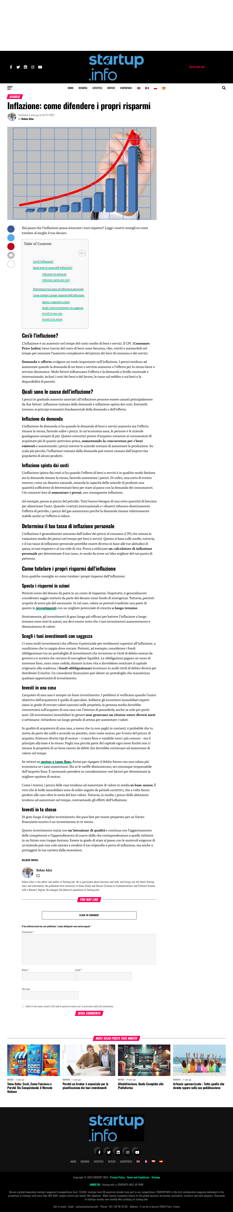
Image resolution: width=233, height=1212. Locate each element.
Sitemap (156, 1177)
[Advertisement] (116, 25)
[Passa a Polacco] (155, 88)
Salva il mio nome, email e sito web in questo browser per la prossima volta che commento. (70, 1006)
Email (78, 969)
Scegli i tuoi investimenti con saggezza (62, 307)
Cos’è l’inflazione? (43, 261)
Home (71, 88)
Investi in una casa (52, 313)
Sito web (26, 989)
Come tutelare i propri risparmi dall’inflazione (59, 295)
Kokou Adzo (27, 119)
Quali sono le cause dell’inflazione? (52, 267)
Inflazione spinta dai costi (56, 280)
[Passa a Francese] (147, 88)
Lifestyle (97, 88)
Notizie (111, 88)
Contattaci (126, 88)
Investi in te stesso (52, 319)
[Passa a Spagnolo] (164, 88)
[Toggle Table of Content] (80, 253)
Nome (25, 969)
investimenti (45, 608)
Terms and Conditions (138, 1177)
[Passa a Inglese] (139, 88)
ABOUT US (95, 1184)
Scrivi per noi (196, 66)
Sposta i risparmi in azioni (56, 301)
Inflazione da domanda (54, 274)
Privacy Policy (117, 1177)
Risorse (83, 88)
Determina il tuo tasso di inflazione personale (58, 289)
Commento (28, 931)
